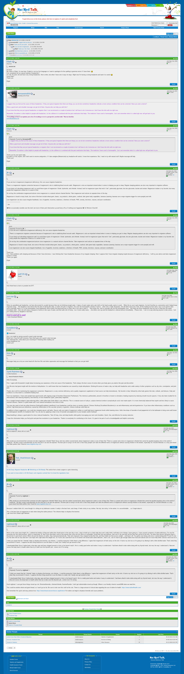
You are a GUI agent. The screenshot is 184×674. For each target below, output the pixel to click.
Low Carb (153, 5)
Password (154, 25)
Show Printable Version (15, 613)
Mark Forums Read (159, 27)
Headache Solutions (12, 642)
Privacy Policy (88, 661)
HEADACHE (15, 40)
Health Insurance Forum (16, 665)
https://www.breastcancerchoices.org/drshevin (51, 591)
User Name (155, 23)
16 (173, 175)
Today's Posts (125, 27)
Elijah (9, 61)
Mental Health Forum (15, 667)
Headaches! (19, 55)
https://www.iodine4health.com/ (131, 587)
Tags (7, 602)
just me (10, 296)
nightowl (10, 429)
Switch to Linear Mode (14, 621)
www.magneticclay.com (34, 444)
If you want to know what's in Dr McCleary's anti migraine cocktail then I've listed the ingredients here (38, 473)
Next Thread (97, 609)
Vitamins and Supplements (16, 662)
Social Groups (79, 27)
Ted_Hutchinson (23, 458)
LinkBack (156, 36)
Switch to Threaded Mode (15, 625)
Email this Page (13, 615)
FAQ (58, 27)
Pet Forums (163, 5)
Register (15, 27)
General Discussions (32, 23)
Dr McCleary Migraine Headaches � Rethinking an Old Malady (26, 469)
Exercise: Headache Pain (13, 639)
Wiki (46, 27)
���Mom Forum (132, 5)
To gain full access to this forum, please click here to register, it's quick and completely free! (50, 19)
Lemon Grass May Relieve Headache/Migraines (19, 637)
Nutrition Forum (14, 659)
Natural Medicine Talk (15, 23)
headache (9, 605)
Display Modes (173, 36)
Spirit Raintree (13, 371)
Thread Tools (164, 36)
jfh (8, 173)
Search (102, 27)
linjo (8, 353)
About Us (87, 659)
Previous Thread (88, 609)
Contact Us (88, 664)
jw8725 (21, 274)
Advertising (87, 667)
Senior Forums (144, 5)
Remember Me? (173, 23)
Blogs (32, 27)
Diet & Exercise (14, 670)
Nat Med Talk (11, 10)
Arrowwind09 (24, 94)
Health (24, 23)
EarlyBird (11, 328)
